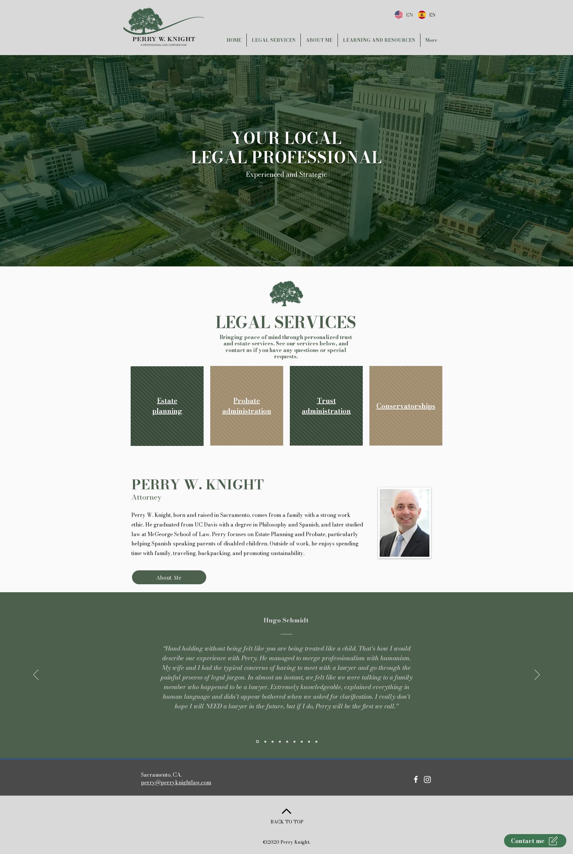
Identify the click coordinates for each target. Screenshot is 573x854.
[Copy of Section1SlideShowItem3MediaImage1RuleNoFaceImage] (264, 741)
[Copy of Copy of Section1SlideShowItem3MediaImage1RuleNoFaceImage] (273, 742)
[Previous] (35, 675)
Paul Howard (286, 620)
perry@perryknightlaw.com (176, 782)
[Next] (537, 675)
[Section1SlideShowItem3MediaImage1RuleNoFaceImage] (257, 742)
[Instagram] (427, 779)
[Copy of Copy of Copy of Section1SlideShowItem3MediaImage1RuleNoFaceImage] (280, 742)
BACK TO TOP (287, 821)
